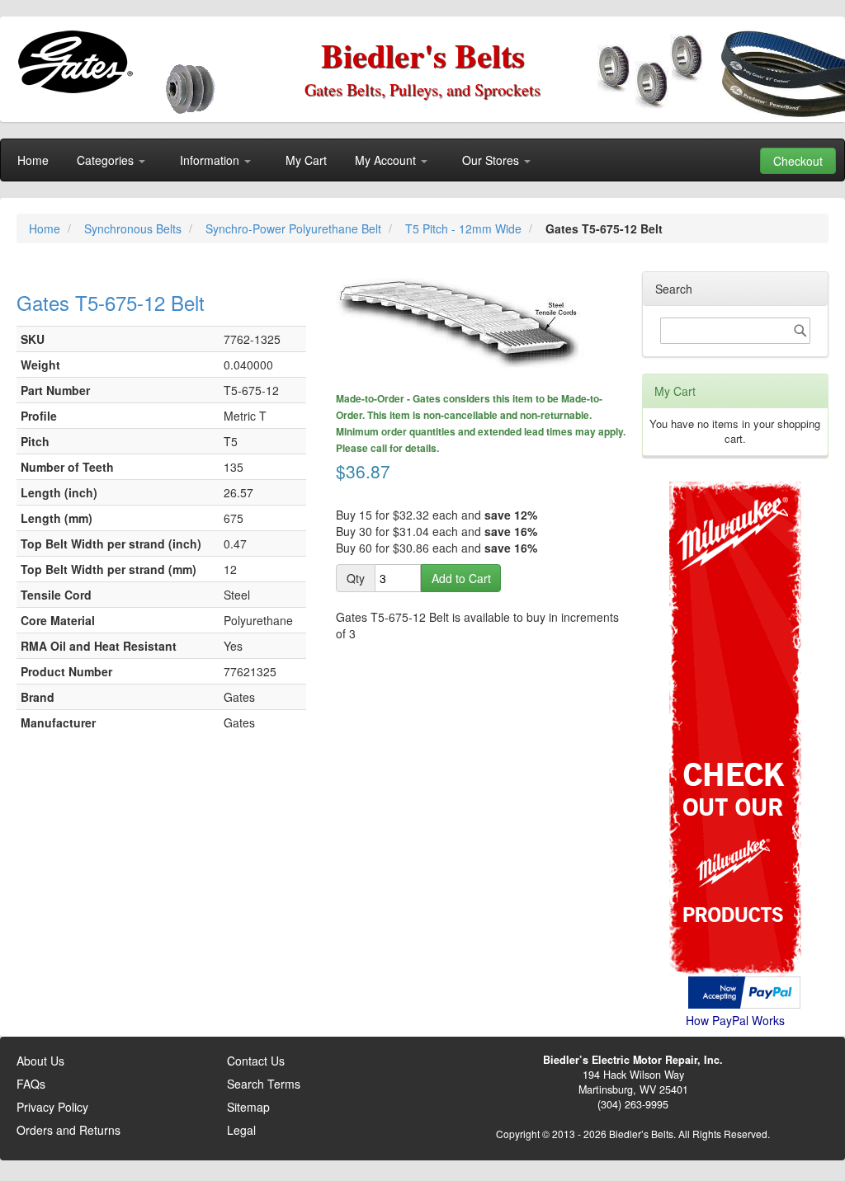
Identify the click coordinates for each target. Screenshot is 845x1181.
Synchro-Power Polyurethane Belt (295, 228)
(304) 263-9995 (632, 1104)
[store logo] (75, 62)
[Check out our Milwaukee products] (735, 666)
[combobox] (735, 331)
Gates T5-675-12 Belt (111, 302)
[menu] (422, 160)
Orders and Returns (68, 1130)
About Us (40, 1060)
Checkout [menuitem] (798, 161)
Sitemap (248, 1107)
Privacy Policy (52, 1107)
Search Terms (263, 1083)
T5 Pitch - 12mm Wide (465, 228)
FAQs (31, 1083)
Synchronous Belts (134, 228)
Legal (241, 1130)
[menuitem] (33, 160)
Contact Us (256, 1060)
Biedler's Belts (423, 55)
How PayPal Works (735, 1020)
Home (46, 228)
